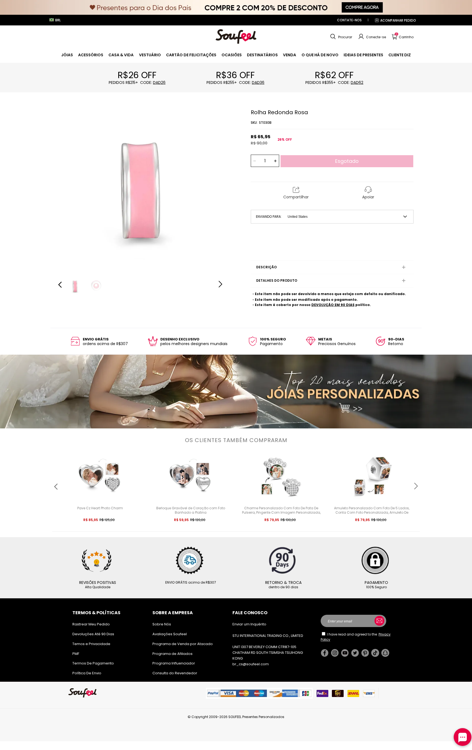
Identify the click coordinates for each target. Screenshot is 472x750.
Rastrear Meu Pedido (91, 624)
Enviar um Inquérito (249, 624)
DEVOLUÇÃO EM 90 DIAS (333, 304)
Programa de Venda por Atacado (182, 643)
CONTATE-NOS (349, 20)
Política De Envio (86, 673)
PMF (75, 653)
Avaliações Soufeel (169, 634)
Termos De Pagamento (93, 663)
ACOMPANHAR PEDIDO (398, 20)
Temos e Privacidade (91, 643)
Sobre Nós (161, 624)
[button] (340, 36)
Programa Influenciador (173, 663)
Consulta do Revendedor (174, 673)
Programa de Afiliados (172, 653)
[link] (67, 55)
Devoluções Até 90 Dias (93, 634)
